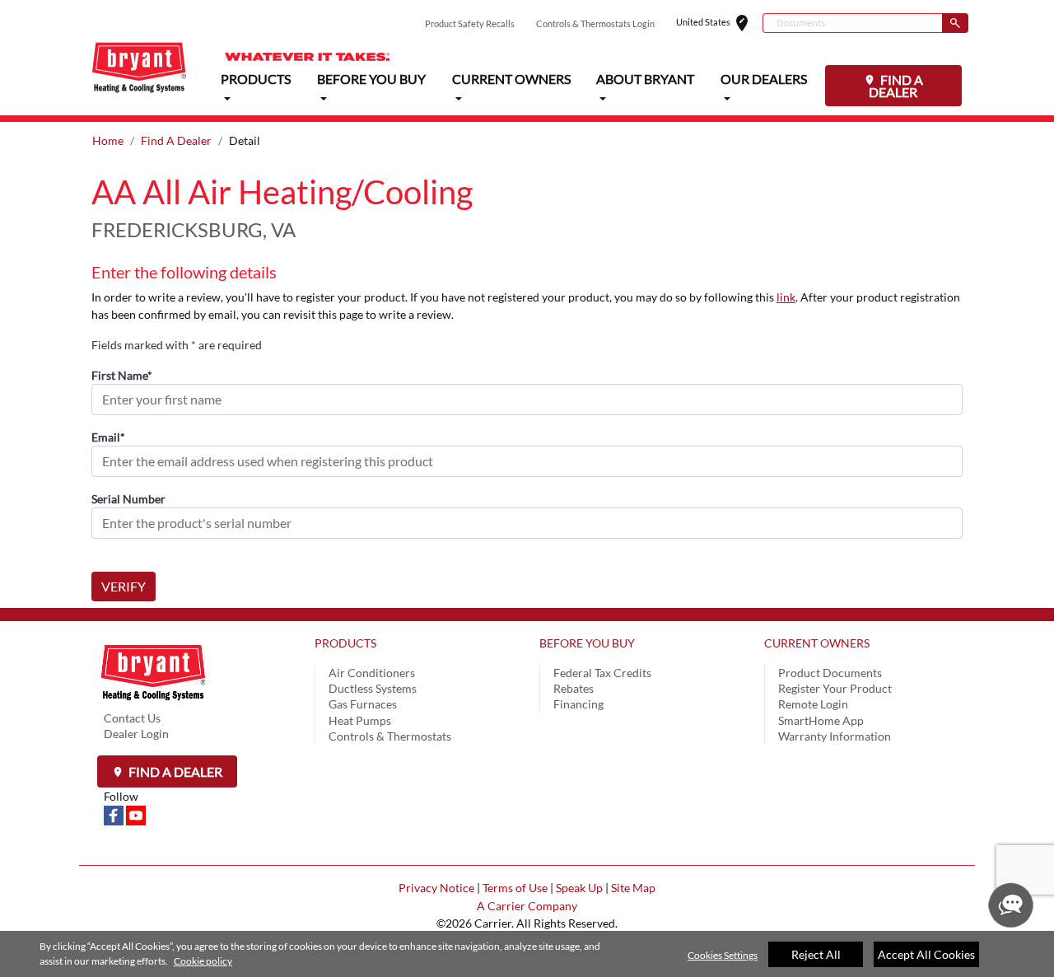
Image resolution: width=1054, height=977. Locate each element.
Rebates (573, 688)
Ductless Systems (373, 688)
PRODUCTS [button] (256, 78)
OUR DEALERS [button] (764, 78)
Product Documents (830, 673)
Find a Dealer (174, 771)
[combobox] (852, 23)
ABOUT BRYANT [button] (645, 78)
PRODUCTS (345, 643)
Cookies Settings (723, 955)
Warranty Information (834, 736)
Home (108, 140)
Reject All (816, 954)
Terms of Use (515, 888)
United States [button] (719, 23)
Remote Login (813, 704)
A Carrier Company (527, 906)
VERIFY (123, 586)
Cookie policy (203, 961)
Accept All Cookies (926, 954)
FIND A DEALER (896, 85)
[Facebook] (115, 814)
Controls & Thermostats (390, 736)
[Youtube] (136, 814)
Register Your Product (835, 688)
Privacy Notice (436, 888)
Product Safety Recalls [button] (470, 23)
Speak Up (579, 888)
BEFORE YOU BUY (587, 643)
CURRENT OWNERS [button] (511, 78)
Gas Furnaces (363, 704)
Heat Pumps (360, 720)
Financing (578, 704)
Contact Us (132, 718)
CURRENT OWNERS (817, 643)
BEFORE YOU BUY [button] (371, 78)
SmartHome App (821, 720)
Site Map (633, 888)
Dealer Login (136, 734)
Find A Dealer (176, 140)
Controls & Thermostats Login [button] (595, 23)
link (786, 297)
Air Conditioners (372, 673)
